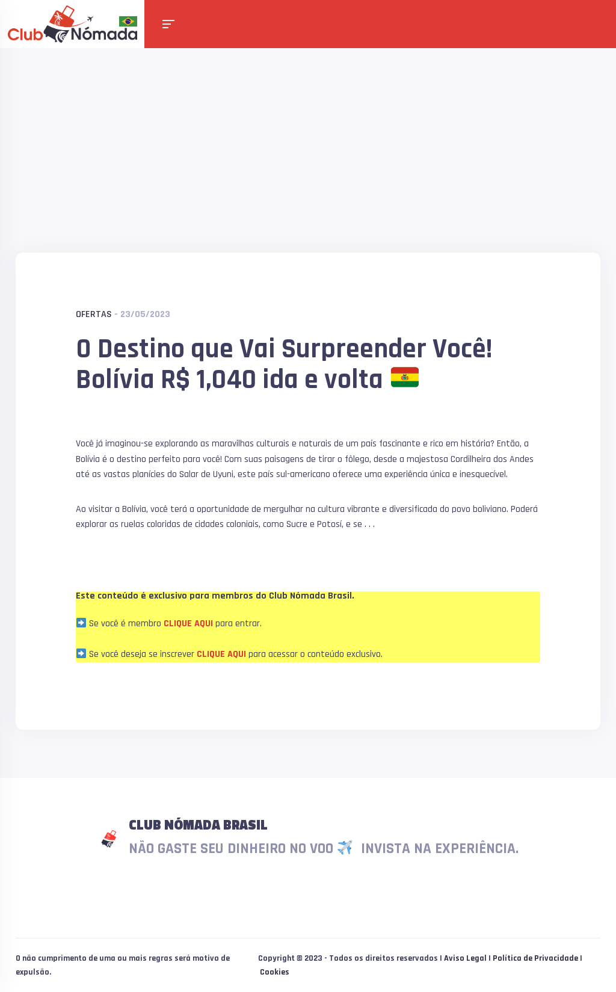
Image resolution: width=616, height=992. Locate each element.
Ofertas (94, 314)
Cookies (274, 972)
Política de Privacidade (535, 958)
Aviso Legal (465, 958)
